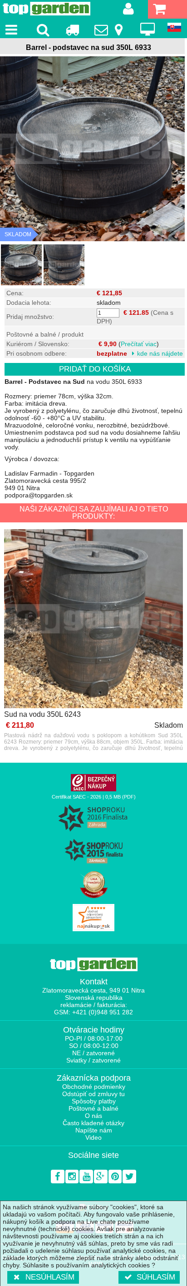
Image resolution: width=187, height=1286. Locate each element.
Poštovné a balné (93, 1108)
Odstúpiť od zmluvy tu (93, 1093)
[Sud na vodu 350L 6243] (93, 619)
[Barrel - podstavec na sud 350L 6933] (21, 264)
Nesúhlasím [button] (49, 1277)
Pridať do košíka (95, 369)
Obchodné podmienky (93, 1086)
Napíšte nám (93, 1130)
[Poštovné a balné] (72, 29)
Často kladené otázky (93, 1123)
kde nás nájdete (160, 353)
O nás (93, 1115)
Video (93, 1137)
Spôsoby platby (94, 1101)
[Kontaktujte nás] (109, 29)
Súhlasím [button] (156, 1277)
